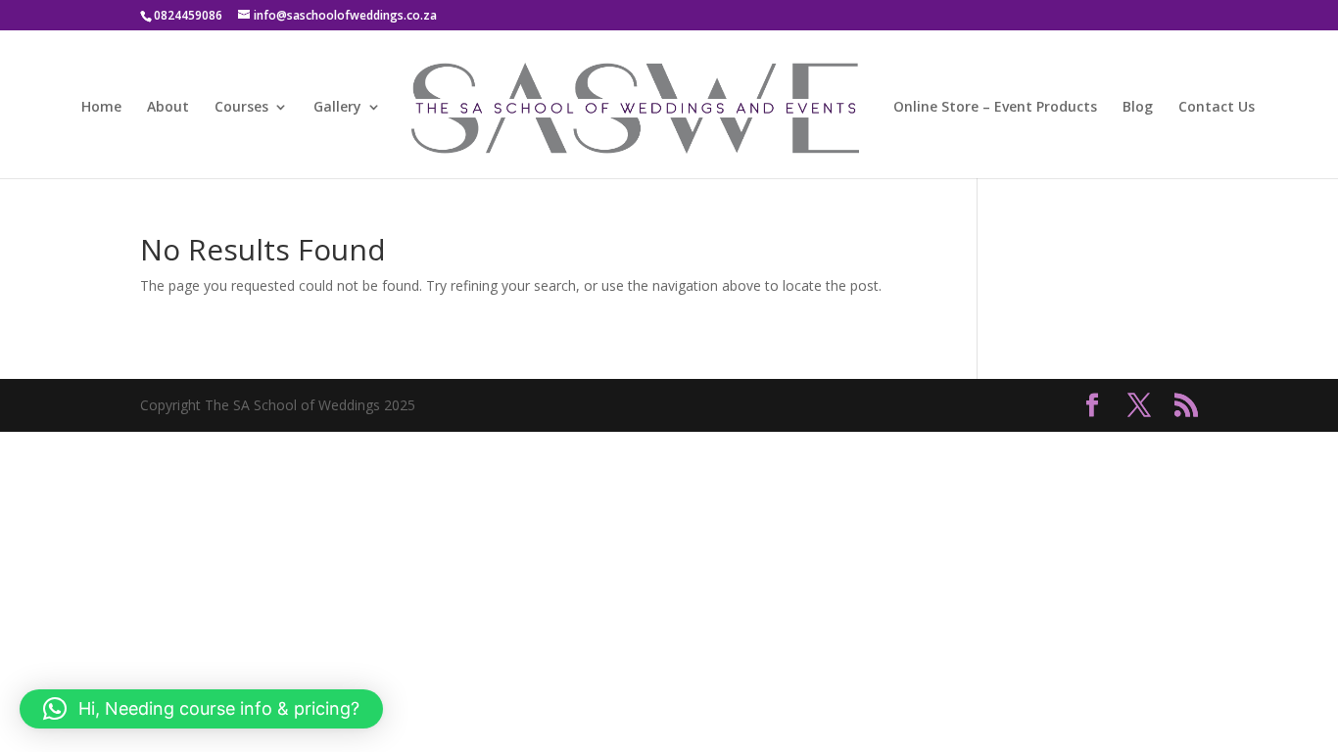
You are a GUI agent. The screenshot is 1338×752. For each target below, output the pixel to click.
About (168, 108)
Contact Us (1216, 108)
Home (101, 108)
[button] (201, 708)
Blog (1138, 108)
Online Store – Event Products (995, 108)
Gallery (337, 108)
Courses (241, 108)
